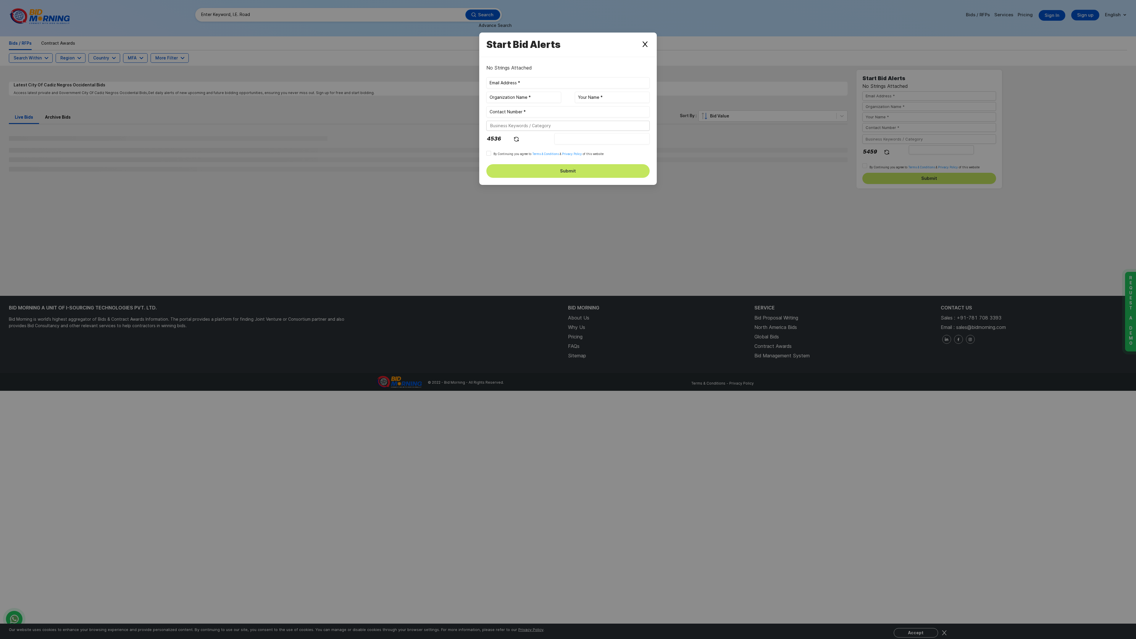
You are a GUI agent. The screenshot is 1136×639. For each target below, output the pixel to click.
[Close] (645, 45)
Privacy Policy (572, 154)
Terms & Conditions (545, 154)
